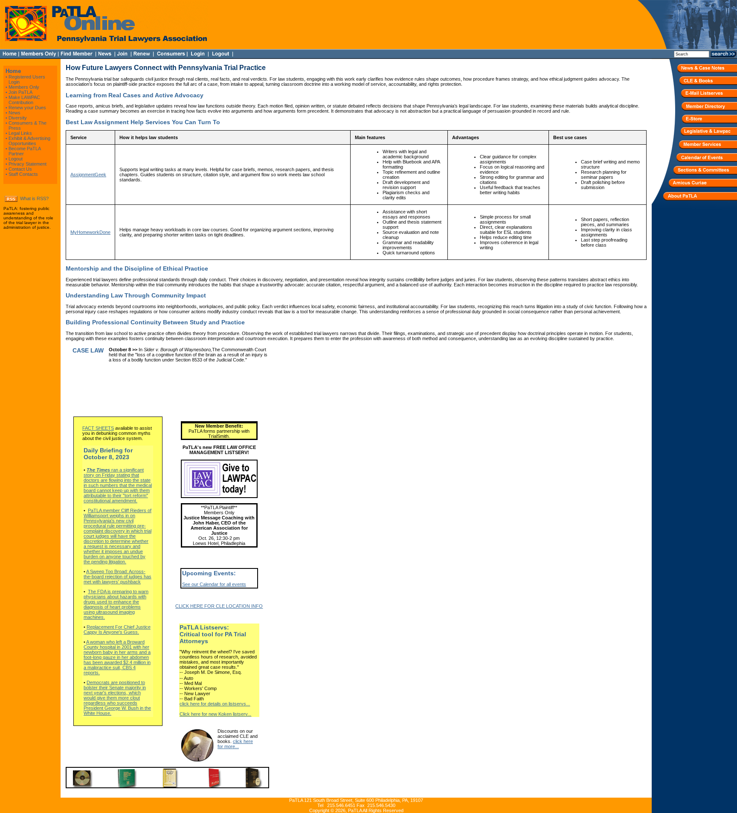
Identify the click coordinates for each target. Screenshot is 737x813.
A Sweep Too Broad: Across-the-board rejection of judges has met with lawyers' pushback (117, 576)
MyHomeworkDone (90, 232)
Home (13, 71)
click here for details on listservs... (215, 703)
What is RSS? (34, 198)
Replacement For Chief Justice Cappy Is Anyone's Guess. (117, 629)
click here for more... (235, 744)
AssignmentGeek (88, 174)
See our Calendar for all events (214, 584)
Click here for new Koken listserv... (215, 714)
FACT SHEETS (98, 428)
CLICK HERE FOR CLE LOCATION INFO (219, 606)
